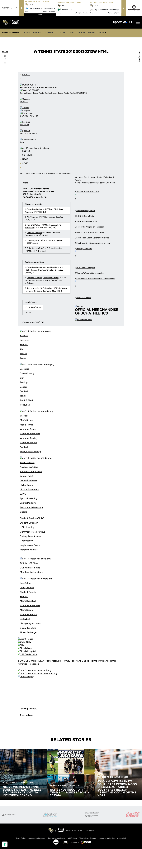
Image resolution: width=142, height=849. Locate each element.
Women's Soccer (28, 442)
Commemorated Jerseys (32, 531)
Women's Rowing (28, 438)
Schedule (49, 33)
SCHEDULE (27, 155)
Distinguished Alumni (30, 536)
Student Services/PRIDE (32, 518)
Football (24, 344)
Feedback (34, 664)
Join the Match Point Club (87, 191)
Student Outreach (29, 522)
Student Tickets (28, 592)
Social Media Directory (31, 507)
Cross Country (27, 373)
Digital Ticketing (28, 628)
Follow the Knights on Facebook (90, 227)
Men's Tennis (26, 424)
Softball (24, 391)
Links (40, 15)
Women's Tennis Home (85, 177)
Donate (91, 33)
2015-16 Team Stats (85, 216)
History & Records (84, 248)
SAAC (23, 494)
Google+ (24, 512)
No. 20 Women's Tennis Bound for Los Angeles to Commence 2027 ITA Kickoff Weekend (22, 791)
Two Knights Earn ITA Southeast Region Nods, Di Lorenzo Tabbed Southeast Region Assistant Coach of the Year (117, 788)
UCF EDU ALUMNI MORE (50, 173)
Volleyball (25, 404)
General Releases (28, 480)
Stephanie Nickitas (96, 232)
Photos (85, 183)
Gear (22, 142)
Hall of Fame (26, 485)
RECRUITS (24, 124)
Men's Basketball (28, 601)
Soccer (23, 353)
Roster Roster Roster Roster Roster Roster (38, 87)
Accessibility (122, 838)
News (72, 33)
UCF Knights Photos (30, 567)
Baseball (24, 335)
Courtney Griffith (34, 240)
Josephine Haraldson (54, 267)
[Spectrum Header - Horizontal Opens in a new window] (120, 22)
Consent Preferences (36, 838)
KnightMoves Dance (30, 545)
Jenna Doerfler (56, 217)
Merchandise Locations (31, 572)
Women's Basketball (30, 433)
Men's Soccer (27, 420)
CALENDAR (81, 93)
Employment (26, 476)
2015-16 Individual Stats (86, 221)
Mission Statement (29, 489)
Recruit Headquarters (85, 210)
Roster (27, 33)
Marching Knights (28, 549)
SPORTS (26, 75)
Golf (22, 349)
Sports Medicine (28, 503)
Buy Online (25, 583)
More (101, 33)
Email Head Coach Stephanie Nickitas (92, 238)
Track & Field (26, 400)
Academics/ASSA (29, 467)
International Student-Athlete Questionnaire (95, 278)
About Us (110, 660)
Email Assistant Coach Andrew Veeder (93, 243)
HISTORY (35, 173)
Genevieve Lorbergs (35, 209)
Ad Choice (83, 660)
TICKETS (24, 102)
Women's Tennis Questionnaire (90, 273)
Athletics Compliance (31, 471)
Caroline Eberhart (34, 233)
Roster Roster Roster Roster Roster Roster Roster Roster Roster (48, 93)
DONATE (24, 116)
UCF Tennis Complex (85, 268)
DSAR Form (72, 838)
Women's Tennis (28, 429)
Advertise (22, 664)
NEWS (25, 159)
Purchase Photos (83, 297)
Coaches (37, 33)
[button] (21, 8)
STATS (25, 163)
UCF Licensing (27, 527)
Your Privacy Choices (87, 838)
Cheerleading (26, 540)
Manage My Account (30, 623)
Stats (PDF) (61, 33)
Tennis (23, 358)
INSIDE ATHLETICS (28, 133)
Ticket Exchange (28, 632)
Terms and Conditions (56, 838)
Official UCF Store (29, 563)
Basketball (25, 340)
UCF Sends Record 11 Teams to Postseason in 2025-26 (70, 792)
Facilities (93, 183)
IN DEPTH (66, 173)
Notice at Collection (107, 838)
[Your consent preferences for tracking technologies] (4, 844)
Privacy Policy (70, 660)
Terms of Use (97, 660)
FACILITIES (34, 116)
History (101, 183)
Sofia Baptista (33, 248)
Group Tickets (27, 587)
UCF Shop (110, 183)
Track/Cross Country (30, 451)
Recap (25, 183)
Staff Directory (27, 462)
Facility (81, 33)
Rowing (23, 382)
